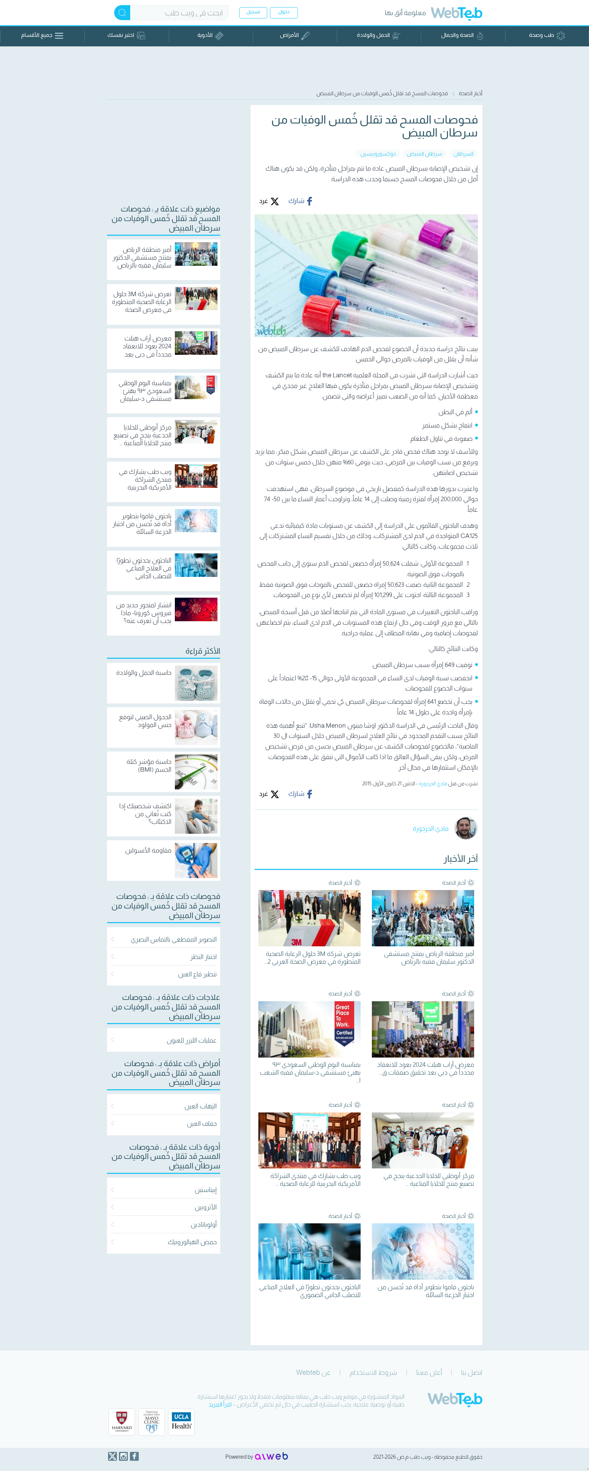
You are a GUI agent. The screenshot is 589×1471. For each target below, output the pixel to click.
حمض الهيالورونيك (192, 1242)
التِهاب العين (200, 1106)
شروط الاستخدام (373, 1372)
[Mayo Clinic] (151, 1422)
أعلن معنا (429, 1372)
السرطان (463, 154)
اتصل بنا (471, 1372)
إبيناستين (206, 1189)
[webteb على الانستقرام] (123, 1456)
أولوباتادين (204, 1224)
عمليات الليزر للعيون (192, 1040)
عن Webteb (313, 1372)
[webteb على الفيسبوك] (134, 1456)
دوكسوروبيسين (378, 154)
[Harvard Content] (121, 1422)
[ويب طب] (456, 15)
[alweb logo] (271, 1456)
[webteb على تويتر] (112, 1456)
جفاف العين (202, 1123)
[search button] (122, 12)
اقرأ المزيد (220, 1404)
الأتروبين (206, 1207)
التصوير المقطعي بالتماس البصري (174, 939)
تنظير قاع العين (197, 974)
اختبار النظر (203, 956)
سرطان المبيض (424, 154)
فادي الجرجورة (433, 783)
